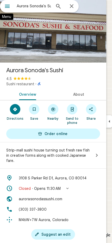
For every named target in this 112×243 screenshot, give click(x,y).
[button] (53, 188)
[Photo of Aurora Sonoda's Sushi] (53, 31)
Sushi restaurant (20, 84)
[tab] (26, 94)
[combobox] (34, 6)
